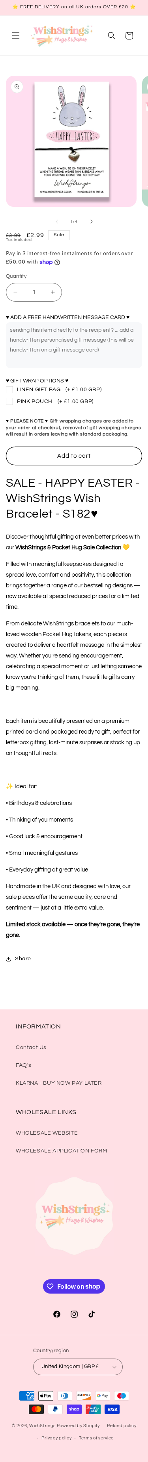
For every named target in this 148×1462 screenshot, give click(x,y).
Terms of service (96, 1438)
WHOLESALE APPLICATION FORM (61, 1151)
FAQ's (24, 1065)
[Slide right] (91, 221)
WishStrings (42, 1426)
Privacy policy (56, 1438)
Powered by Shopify (78, 1426)
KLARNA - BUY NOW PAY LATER (59, 1083)
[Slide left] (57, 221)
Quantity (16, 276)
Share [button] (23, 958)
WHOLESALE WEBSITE (47, 1133)
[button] (15, 35)
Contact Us (31, 1047)
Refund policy (121, 1426)
